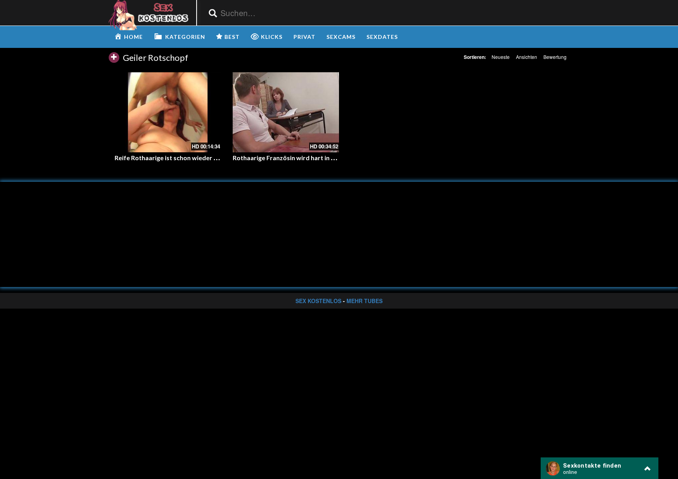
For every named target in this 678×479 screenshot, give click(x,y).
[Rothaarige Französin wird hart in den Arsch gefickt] (286, 112)
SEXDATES (382, 36)
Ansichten (526, 56)
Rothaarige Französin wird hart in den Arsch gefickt (307, 157)
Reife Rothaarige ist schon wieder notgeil (174, 157)
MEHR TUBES (364, 301)
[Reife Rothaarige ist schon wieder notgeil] (168, 112)
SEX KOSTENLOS (318, 301)
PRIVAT (304, 36)
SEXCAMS (340, 36)
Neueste (501, 56)
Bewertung (555, 56)
